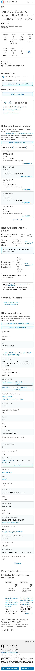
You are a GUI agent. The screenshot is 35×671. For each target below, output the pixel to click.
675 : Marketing (7, 472)
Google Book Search (10, 304)
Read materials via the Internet (9, 652)
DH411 (4, 479)
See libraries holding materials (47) (18, 84)
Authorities (17, 384)
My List (5, 103)
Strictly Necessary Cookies (10, 668)
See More (26, 613)
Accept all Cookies (27, 668)
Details (18, 664)
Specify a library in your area (17, 142)
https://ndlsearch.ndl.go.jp (10, 522)
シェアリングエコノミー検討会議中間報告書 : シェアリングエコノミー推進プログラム (27, 601)
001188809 (24, 387)
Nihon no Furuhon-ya (10, 302)
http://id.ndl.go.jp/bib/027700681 (12, 532)
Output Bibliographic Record (12, 110)
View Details (29, 52)
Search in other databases (11, 113)
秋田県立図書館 (26, 203)
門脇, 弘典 (5, 387)
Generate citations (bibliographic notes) (15, 107)
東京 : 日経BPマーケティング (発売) (12, 399)
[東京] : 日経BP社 (7, 397)
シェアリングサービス (8, 461)
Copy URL (10, 103)
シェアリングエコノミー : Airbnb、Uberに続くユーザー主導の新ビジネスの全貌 (17, 354)
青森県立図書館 (26, 189)
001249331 (18, 382)
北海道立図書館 (26, 163)
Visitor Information (28, 242)
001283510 (5, 463)
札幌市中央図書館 (25, 176)
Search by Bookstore (17, 94)
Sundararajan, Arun (8, 382)
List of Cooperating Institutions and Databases (18, 133)
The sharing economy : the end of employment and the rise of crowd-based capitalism (11, 602)
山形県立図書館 (26, 216)
